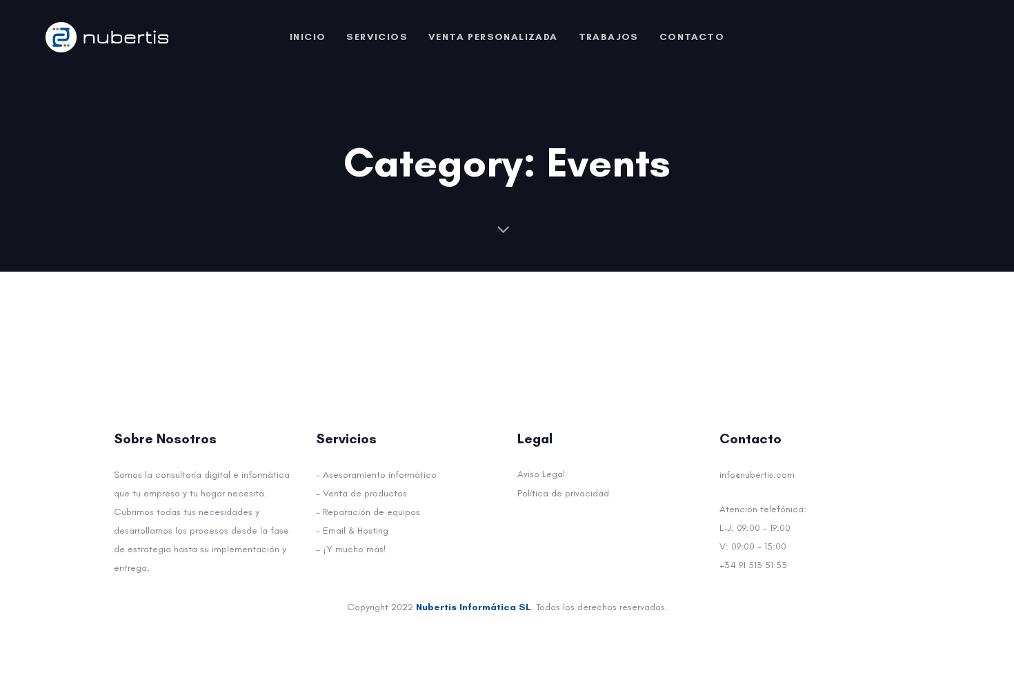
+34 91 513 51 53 (753, 565)
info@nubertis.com (757, 475)
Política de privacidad (563, 493)
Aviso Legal (541, 474)
